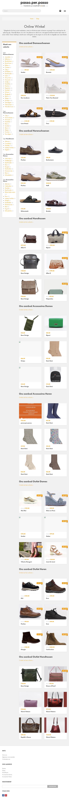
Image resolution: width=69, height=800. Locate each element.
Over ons (4, 755)
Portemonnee (9, 171)
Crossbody (8, 143)
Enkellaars (9, 71)
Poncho (8, 86)
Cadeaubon (9, 186)
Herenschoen (9, 118)
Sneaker (8, 100)
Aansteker (9, 57)
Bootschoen (9, 63)
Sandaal (8, 90)
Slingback (8, 94)
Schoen (8, 92)
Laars (7, 76)
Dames (4, 768)
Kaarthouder (9, 73)
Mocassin (9, 80)
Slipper (8, 98)
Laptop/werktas (10, 147)
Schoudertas (9, 175)
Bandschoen (9, 61)
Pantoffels (8, 84)
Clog (7, 69)
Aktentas (8, 141)
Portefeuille (9, 169)
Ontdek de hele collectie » (26, 47)
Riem (7, 124)
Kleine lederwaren (10, 193)
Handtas (8, 145)
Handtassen (5, 772)
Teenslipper (9, 102)
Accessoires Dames (7, 774)
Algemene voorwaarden (8, 757)
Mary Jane (9, 78)
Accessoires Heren (7, 777)
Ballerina (8, 59)
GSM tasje (8, 158)
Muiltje (7, 82)
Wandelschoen (10, 107)
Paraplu (8, 167)
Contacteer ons (6, 759)
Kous (7, 165)
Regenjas (8, 88)
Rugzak (8, 150)
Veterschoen (9, 104)
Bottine (7, 65)
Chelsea (8, 67)
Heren (3, 770)
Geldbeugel (9, 161)
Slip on (8, 96)
